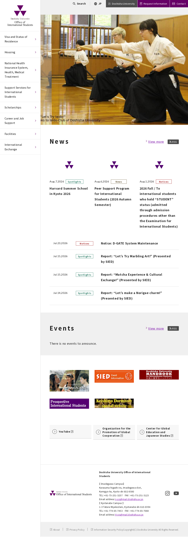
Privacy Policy (77, 529)
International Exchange (13, 147)
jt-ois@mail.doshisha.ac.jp (129, 514)
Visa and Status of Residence (16, 39)
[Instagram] (167, 493)
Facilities (10, 134)
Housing (10, 52)
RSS (174, 142)
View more (156, 141)
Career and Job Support (14, 121)
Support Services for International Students (18, 92)
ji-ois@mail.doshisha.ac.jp (129, 499)
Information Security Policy (108, 529)
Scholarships (13, 107)
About (56, 529)
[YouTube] (176, 493)
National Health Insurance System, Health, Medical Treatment (16, 70)
